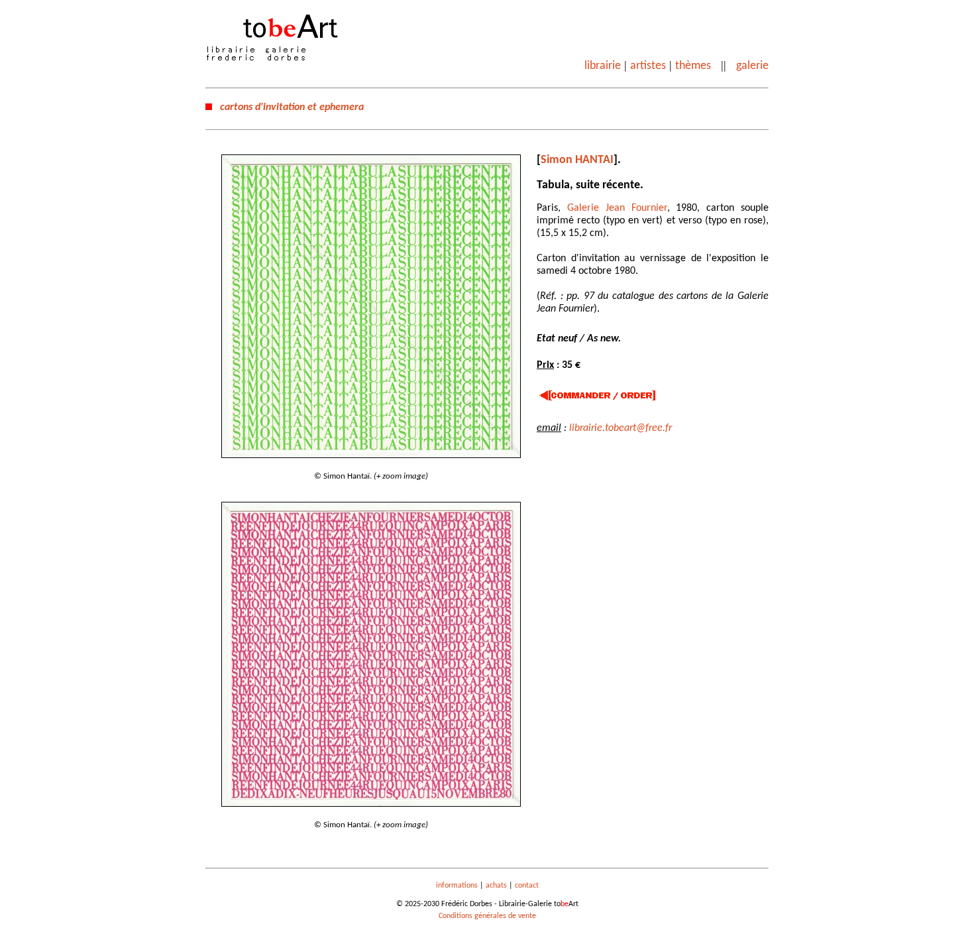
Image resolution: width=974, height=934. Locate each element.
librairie (602, 66)
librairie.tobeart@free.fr (620, 428)
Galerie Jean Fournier (617, 208)
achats (496, 886)
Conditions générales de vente (487, 916)
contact (527, 886)
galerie (752, 66)
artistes (648, 66)
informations (457, 886)
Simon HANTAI (577, 160)
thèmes (693, 66)
